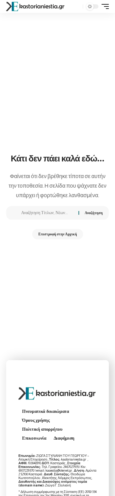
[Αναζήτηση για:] (48, 213)
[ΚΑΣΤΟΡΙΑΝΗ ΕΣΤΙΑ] (36, 6)
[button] (76, 7)
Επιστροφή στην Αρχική (57, 234)
